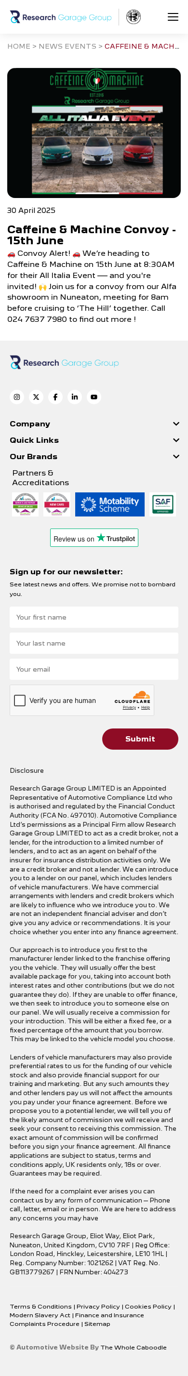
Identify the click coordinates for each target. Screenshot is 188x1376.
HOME (18, 46)
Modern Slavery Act (41, 1315)
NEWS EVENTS (67, 46)
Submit (140, 739)
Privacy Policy (99, 1306)
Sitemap (97, 1323)
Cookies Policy (149, 1306)
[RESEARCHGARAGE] (61, 17)
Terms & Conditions (41, 1306)
